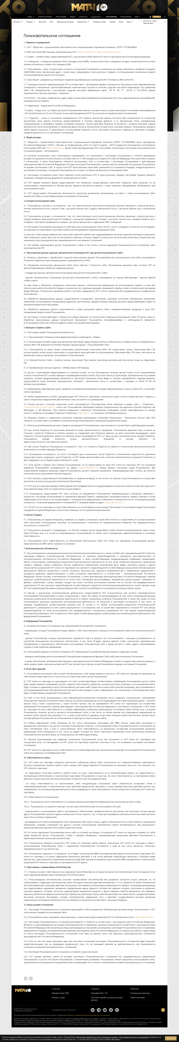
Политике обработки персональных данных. (97, 1037)
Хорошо (170, 1038)
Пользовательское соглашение (64, 1010)
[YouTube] (105, 1010)
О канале (56, 989)
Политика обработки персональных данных (107, 998)
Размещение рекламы (140, 993)
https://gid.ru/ (83, 413)
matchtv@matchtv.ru (140, 1024)
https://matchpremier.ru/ (108, 52)
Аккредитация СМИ (60, 993)
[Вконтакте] (93, 1010)
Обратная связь (138, 997)
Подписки (95, 989)
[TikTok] (111, 1010)
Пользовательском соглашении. (134, 1037)
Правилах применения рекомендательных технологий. (88, 1015)
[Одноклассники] (117, 1010)
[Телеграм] (99, 1010)
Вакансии (135, 989)
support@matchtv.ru (88, 467)
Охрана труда (58, 997)
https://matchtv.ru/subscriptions (39, 407)
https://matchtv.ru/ (87, 52)
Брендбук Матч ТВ (99, 993)
